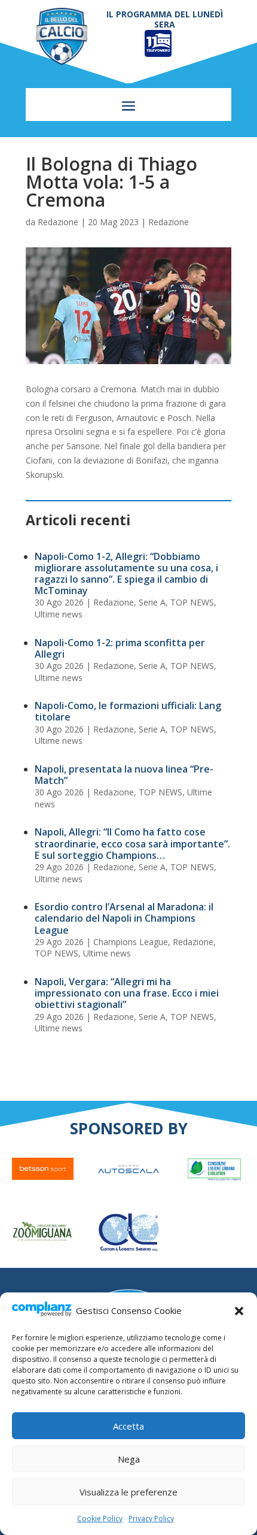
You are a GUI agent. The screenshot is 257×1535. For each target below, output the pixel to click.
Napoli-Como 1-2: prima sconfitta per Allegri (120, 648)
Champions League (130, 941)
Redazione (58, 222)
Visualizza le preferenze (128, 1492)
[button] (239, 1311)
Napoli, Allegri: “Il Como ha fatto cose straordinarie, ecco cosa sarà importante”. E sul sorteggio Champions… (132, 843)
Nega (129, 1459)
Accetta (128, 1426)
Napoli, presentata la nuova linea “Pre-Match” (124, 774)
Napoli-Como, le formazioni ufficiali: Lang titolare (128, 711)
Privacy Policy (151, 1518)
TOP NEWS (192, 602)
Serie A (152, 602)
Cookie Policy (100, 1518)
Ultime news (58, 614)
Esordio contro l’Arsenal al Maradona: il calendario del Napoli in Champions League (124, 918)
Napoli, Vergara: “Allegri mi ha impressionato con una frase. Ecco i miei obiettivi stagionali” (127, 993)
